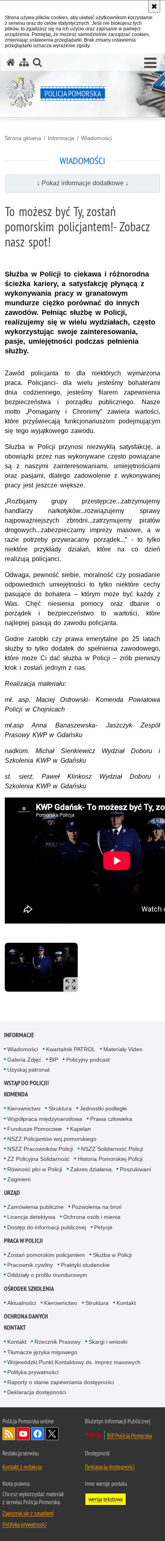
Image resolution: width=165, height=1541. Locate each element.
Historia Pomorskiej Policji (110, 1159)
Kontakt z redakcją (22, 1467)
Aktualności (21, 1303)
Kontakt (126, 1303)
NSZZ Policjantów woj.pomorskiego (52, 1139)
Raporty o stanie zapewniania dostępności (60, 1382)
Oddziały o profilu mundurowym (47, 1275)
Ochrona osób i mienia (92, 1217)
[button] (150, 63)
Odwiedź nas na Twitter (52, 1433)
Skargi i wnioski (108, 1342)
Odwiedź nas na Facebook (37, 1433)
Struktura (60, 1108)
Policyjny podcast (88, 1059)
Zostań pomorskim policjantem (46, 1255)
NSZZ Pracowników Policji (40, 1149)
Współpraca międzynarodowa (44, 1119)
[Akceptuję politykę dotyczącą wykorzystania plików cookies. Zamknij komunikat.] (154, 6)
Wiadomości (96, 138)
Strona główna (23, 138)
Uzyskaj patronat (28, 1069)
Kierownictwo (23, 1108)
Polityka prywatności (32, 1372)
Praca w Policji (23, 1240)
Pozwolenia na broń (97, 1207)
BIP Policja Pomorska (129, 1435)
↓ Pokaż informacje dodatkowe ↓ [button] (83, 183)
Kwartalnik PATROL (70, 1049)
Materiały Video (123, 1049)
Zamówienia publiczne (35, 1207)
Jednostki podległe (103, 1108)
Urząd (12, 1192)
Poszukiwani (135, 1169)
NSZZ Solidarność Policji (112, 1149)
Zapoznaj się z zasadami (28, 1513)
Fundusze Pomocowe (34, 1129)
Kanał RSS (8, 1433)
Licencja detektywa (31, 1217)
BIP (53, 1059)
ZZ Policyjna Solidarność (38, 1159)
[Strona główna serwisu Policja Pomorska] (10, 62)
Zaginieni (18, 1179)
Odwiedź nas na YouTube (23, 1433)
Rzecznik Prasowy (57, 1342)
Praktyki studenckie (85, 1265)
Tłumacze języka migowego (42, 1352)
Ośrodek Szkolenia (29, 1289)
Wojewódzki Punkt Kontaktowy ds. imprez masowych (74, 1362)
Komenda (16, 1094)
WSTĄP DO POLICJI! (26, 1083)
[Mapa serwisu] (24, 62)
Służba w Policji (112, 1255)
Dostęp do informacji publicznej (46, 1227)
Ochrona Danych (26, 1316)
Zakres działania (91, 1169)
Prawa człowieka (111, 1119)
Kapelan (80, 1129)
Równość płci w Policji (34, 1169)
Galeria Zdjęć (24, 1059)
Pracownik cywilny (30, 1265)
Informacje (61, 138)
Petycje (103, 1227)
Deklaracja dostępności (36, 1392)
